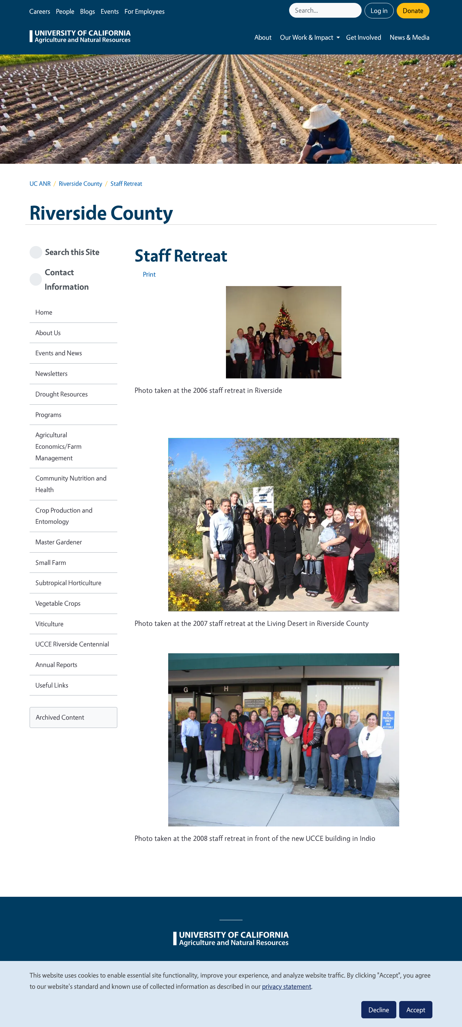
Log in (379, 10)
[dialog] (231, 993)
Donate (413, 10)
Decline (379, 1009)
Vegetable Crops (57, 603)
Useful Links (51, 685)
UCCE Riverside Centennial (72, 644)
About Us (48, 332)
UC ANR (40, 183)
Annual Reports (56, 664)
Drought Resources (61, 394)
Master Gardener (58, 541)
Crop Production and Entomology (63, 516)
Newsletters (51, 373)
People (65, 11)
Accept (415, 1009)
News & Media (410, 37)
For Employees (145, 11)
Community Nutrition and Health (70, 484)
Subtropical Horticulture (68, 582)
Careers (39, 11)
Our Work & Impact (306, 37)
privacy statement (286, 986)
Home (43, 312)
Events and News (58, 352)
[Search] (357, 10)
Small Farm (50, 562)
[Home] (80, 37)
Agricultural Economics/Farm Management (58, 446)
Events (110, 11)
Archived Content (60, 717)
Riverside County (80, 183)
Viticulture (49, 623)
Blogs (87, 11)
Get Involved (363, 37)
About (262, 37)
